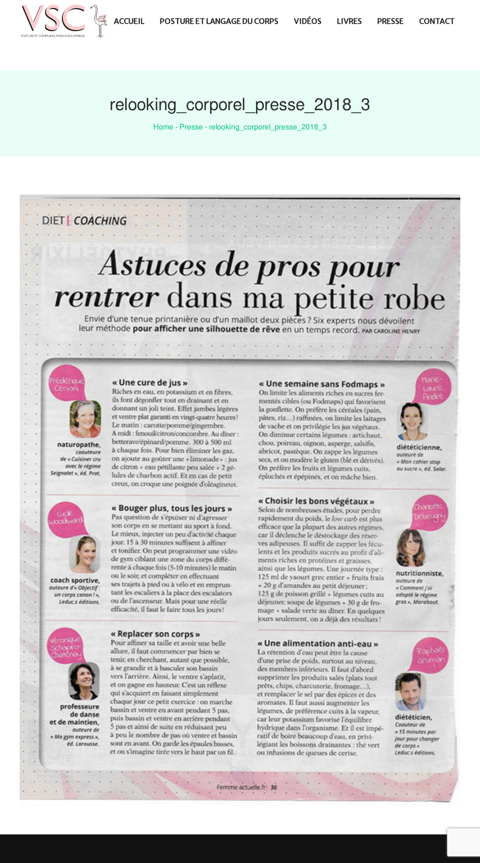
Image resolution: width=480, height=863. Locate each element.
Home (163, 127)
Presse (191, 127)
